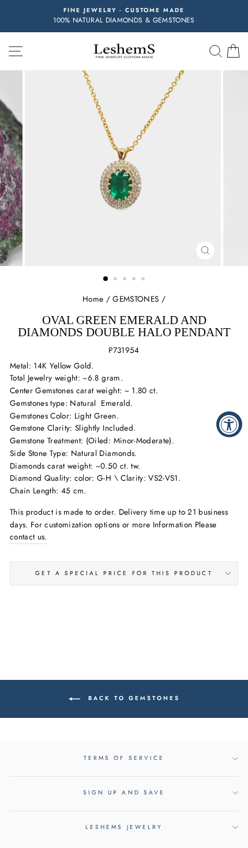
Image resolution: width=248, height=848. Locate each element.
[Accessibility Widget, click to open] (229, 424)
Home (92, 299)
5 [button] (144, 280)
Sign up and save (124, 792)
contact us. (28, 536)
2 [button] (116, 280)
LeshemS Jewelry (124, 827)
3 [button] (126, 280)
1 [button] (106, 279)
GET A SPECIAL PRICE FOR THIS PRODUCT (123, 573)
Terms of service (124, 758)
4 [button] (135, 280)
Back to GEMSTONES (132, 698)
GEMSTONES (135, 299)
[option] (124, 16)
